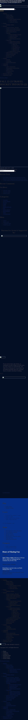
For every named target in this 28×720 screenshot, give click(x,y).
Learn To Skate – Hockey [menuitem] (12, 677)
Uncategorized (6, 214)
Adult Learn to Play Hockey (13, 30)
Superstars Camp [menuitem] (7, 718)
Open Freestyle (13, 20)
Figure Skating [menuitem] (9, 667)
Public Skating (6, 209)
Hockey (5, 26)
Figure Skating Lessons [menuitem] (15, 669)
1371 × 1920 (11, 168)
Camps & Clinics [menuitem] (13, 672)
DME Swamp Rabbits (14, 43)
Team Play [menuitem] (8, 690)
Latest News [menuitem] (9, 712)
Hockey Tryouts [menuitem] (10, 698)
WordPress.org (6, 224)
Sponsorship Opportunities (12, 68)
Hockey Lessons (10, 534)
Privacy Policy (6, 658)
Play (4, 208)
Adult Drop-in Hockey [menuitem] (15, 688)
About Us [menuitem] (5, 708)
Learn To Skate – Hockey (12, 27)
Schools (8, 59)
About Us (5, 65)
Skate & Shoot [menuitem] (12, 687)
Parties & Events (7, 207)
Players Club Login (8, 73)
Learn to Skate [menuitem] (9, 666)
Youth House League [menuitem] (14, 691)
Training (8, 33)
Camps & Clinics (13, 22)
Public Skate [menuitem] (9, 665)
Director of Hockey (11, 54)
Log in (4, 220)
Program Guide (10, 71)
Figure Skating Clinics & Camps (14, 530)
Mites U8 (14, 44)
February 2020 (6, 190)
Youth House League (14, 41)
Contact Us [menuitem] (9, 715)
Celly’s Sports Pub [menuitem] (10, 709)
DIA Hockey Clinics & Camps (13, 536)
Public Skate (9, 15)
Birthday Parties (10, 24)
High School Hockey (11, 31)
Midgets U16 (15, 50)
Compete (5, 200)
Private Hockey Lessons (15, 34)
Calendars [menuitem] (5, 706)
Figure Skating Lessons (15, 19)
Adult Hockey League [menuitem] (14, 694)
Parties (4, 23)
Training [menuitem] (8, 683)
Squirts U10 (15, 45)
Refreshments (6, 211)
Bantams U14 (15, 48)
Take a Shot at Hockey (11, 519)
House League (9, 516)
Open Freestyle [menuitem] (13, 670)
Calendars (5, 64)
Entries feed (6, 222)
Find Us (18, 3)
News (4, 205)
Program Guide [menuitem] (10, 713)
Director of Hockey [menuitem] (11, 697)
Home (4, 651)
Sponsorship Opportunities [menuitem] (12, 711)
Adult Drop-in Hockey (15, 38)
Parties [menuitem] (4, 673)
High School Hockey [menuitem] (11, 681)
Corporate (8, 61)
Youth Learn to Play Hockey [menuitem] (13, 679)
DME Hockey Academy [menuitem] (12, 695)
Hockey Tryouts (10, 55)
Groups (5, 58)
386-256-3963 (10, 3)
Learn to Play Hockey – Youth (13, 515)
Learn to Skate (9, 16)
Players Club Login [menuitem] (8, 716)
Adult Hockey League (14, 51)
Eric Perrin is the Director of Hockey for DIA (14, 177)
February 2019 (6, 192)
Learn (4, 204)
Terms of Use (6, 656)
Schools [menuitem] (8, 702)
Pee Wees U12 (16, 47)
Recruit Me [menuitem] (9, 700)
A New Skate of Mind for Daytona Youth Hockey (15, 180)
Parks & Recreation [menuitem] (11, 705)
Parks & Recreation (11, 62)
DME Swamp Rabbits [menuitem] (14, 693)
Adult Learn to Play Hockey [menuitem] (13, 680)
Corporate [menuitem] (8, 704)
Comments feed (7, 223)
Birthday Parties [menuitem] (10, 674)
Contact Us (9, 72)
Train (4, 212)
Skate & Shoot (12, 37)
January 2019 (6, 193)
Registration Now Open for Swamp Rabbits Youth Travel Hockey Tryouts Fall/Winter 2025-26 (12, 1)
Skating (5, 13)
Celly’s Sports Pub (10, 66)
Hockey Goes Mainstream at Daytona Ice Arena (15, 179)
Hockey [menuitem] (5, 676)
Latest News (9, 69)
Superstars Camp (7, 75)
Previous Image (4, 77)
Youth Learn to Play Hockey (13, 29)
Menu (2, 10)
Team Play (8, 40)
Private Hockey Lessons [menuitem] (15, 684)
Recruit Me (9, 57)
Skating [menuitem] (5, 663)
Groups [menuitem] (5, 701)
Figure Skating (9, 17)
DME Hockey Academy (12, 52)
